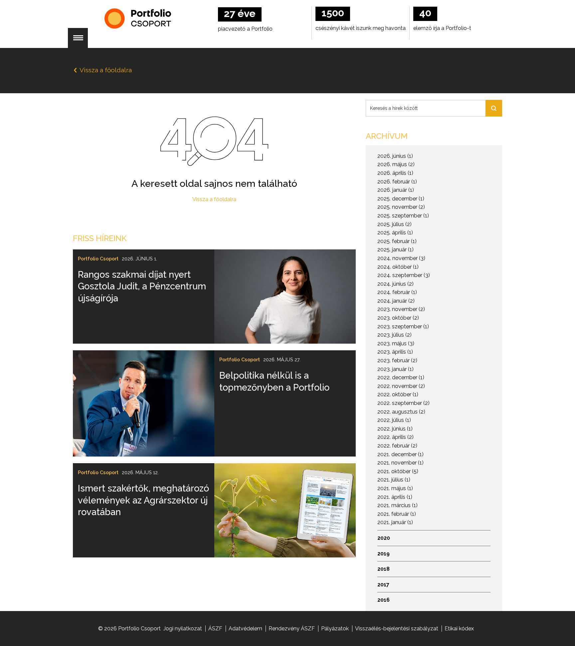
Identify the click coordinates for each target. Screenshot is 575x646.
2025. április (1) (395, 232)
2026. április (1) (395, 173)
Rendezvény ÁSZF (292, 628)
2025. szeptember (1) (403, 215)
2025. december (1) (400, 198)
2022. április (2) (395, 437)
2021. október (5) (397, 471)
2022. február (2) (397, 446)
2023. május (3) (395, 343)
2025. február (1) (397, 241)
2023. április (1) (395, 352)
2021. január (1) (395, 522)
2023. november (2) (401, 309)
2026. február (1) (397, 181)
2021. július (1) (393, 480)
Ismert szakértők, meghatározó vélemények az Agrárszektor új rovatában (143, 500)
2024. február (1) (397, 292)
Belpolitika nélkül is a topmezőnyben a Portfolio (274, 381)
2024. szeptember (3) (403, 275)
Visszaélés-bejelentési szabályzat (396, 628)
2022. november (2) (401, 386)
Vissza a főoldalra (214, 199)
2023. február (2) (397, 360)
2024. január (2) (396, 301)
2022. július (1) (394, 420)
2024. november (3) (401, 258)
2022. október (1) (397, 394)
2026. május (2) (396, 164)
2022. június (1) (395, 429)
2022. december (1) (400, 377)
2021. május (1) (395, 488)
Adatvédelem (245, 628)
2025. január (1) (395, 249)
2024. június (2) (395, 284)
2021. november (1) (400, 463)
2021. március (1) (397, 505)
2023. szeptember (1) (403, 326)
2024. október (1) (398, 267)
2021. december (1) (400, 454)
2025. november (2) (401, 207)
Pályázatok (335, 628)
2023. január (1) (395, 369)
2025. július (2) (394, 224)
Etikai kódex (459, 628)
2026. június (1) (395, 156)
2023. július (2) (394, 335)
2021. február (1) (396, 514)
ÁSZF (215, 628)
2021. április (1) (394, 497)
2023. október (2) (398, 318)
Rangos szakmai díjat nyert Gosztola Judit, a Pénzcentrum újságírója (142, 286)
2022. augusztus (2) (401, 412)
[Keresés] (493, 108)
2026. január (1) (395, 190)
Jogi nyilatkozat (182, 628)
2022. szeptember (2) (403, 403)
